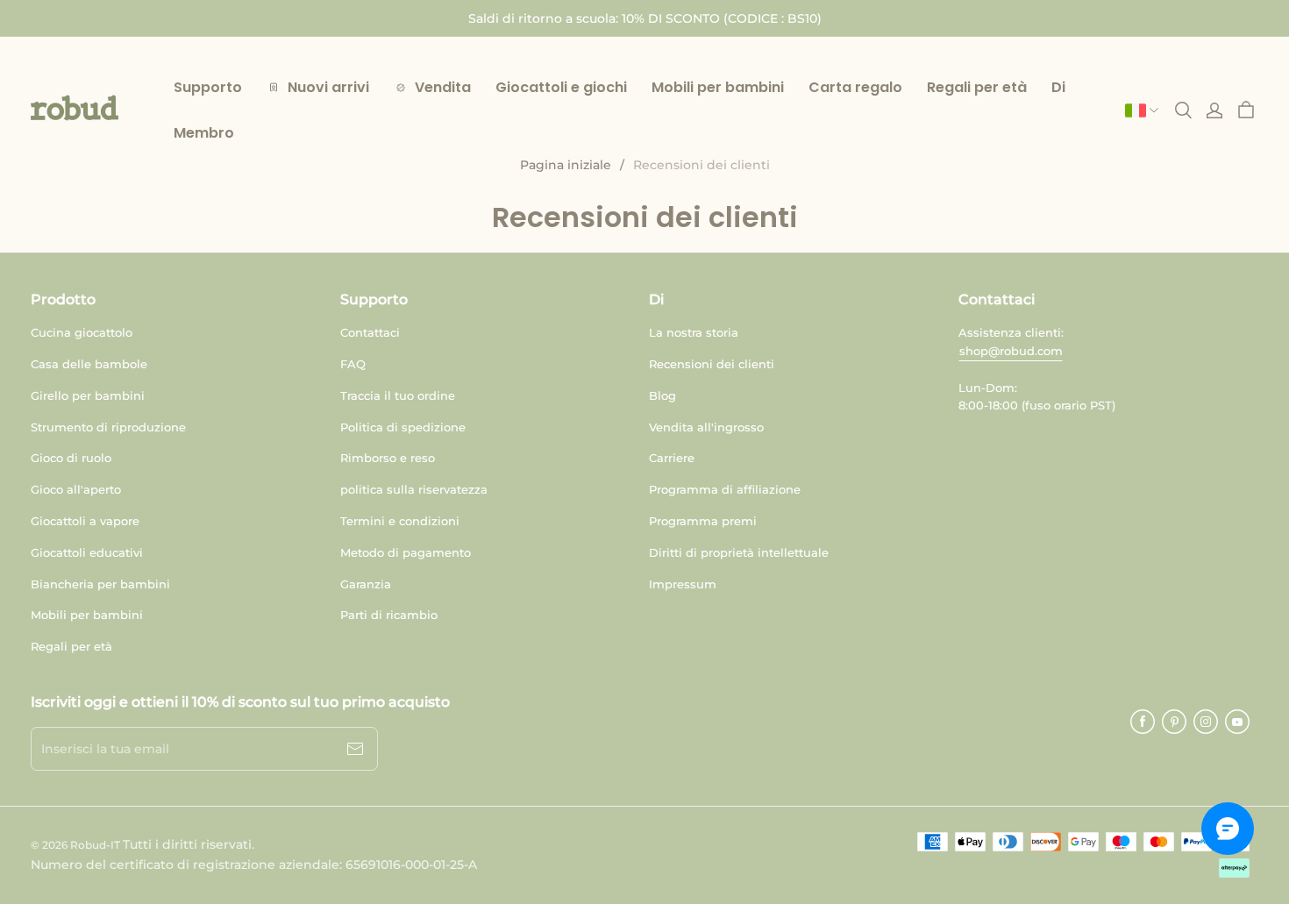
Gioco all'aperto (76, 489)
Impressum (682, 584)
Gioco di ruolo (71, 458)
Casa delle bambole (89, 364)
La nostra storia (693, 332)
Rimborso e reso (387, 458)
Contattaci (370, 332)
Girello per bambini (88, 395)
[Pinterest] (1174, 721)
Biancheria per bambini (100, 584)
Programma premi (703, 521)
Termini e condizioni (399, 521)
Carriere (671, 458)
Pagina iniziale (565, 165)
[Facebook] (1142, 721)
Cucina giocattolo (81, 332)
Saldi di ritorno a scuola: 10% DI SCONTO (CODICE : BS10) (645, 18)
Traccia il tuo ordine (397, 395)
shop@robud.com (1011, 351)
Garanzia (365, 584)
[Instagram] (1205, 721)
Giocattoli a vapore (85, 521)
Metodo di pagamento (405, 552)
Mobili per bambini (87, 615)
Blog (662, 395)
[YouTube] (1237, 721)
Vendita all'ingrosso (706, 427)
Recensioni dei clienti (711, 364)
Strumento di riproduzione (108, 427)
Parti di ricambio (389, 615)
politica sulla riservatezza (414, 489)
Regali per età (71, 646)
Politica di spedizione (403, 427)
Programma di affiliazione (725, 489)
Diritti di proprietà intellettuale (739, 552)
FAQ (353, 364)
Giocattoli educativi (87, 552)
